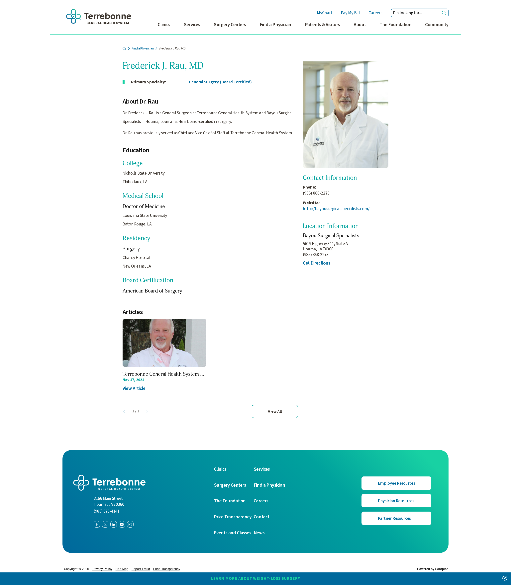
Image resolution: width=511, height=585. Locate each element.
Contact (261, 517)
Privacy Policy (102, 569)
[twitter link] (105, 524)
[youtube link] (122, 524)
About (360, 24)
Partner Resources (394, 518)
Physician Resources (396, 501)
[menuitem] (164, 27)
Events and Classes (232, 533)
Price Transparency (233, 517)
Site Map (122, 569)
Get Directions (316, 263)
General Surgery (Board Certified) (220, 82)
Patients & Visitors (322, 24)
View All (275, 411)
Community (437, 24)
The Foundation (396, 24)
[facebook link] (97, 524)
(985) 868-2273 (316, 193)
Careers (375, 13)
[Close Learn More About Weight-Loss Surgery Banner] (504, 578)
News (259, 533)
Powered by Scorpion (433, 569)
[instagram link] (130, 524)
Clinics (164, 24)
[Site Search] (444, 13)
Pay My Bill (350, 13)
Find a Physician (275, 24)
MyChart (324, 13)
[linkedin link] (113, 524)
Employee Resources (396, 483)
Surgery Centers (230, 24)
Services (192, 24)
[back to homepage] (124, 48)
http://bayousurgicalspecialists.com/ (336, 209)
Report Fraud (141, 569)
